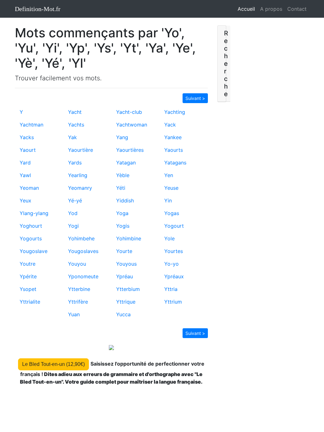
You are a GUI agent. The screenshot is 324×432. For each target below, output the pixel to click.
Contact (297, 9)
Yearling (77, 175)
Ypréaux (174, 276)
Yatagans (175, 162)
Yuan (74, 314)
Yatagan (126, 162)
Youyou (77, 264)
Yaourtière (80, 150)
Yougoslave (33, 251)
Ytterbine (79, 289)
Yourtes (173, 251)
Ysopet (28, 289)
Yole (169, 238)
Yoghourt (31, 226)
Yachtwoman (131, 124)
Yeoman (29, 188)
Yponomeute (83, 276)
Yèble (122, 175)
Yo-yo (171, 264)
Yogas (171, 213)
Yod (73, 213)
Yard (25, 162)
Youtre (27, 264)
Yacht (75, 112)
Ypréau (124, 276)
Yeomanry (80, 188)
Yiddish (125, 200)
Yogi (73, 226)
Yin (168, 200)
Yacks (27, 137)
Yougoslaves (83, 251)
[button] (195, 98)
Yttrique (125, 302)
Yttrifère (78, 302)
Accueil (248, 9)
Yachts (76, 124)
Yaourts (173, 150)
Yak (72, 137)
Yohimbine (128, 238)
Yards (75, 162)
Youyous (126, 264)
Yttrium (173, 302)
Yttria (171, 289)
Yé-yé (75, 200)
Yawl (25, 175)
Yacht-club (129, 112)
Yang (122, 137)
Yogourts (31, 238)
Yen (168, 175)
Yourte (124, 251)
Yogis (122, 226)
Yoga (122, 213)
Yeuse (171, 188)
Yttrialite (30, 302)
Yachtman (31, 124)
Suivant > (195, 98)
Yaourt (28, 150)
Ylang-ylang (34, 213)
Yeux (25, 200)
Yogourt (174, 226)
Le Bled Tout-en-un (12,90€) (53, 364)
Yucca (123, 314)
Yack (170, 124)
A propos (271, 9)
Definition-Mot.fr (37, 8)
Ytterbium (128, 289)
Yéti (120, 188)
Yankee (173, 137)
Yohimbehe (81, 238)
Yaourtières (130, 150)
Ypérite (28, 276)
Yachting (174, 112)
